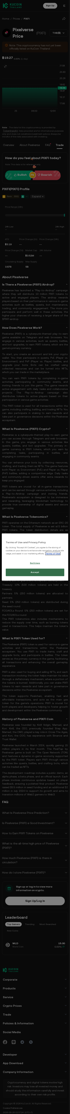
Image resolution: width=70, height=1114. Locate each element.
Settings (34, 564)
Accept (34, 573)
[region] (34, 557)
